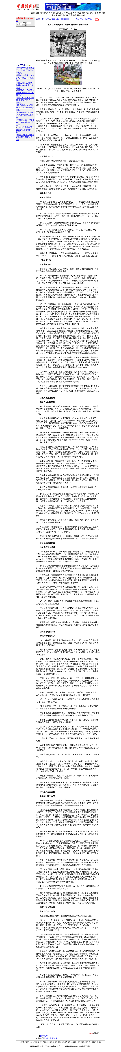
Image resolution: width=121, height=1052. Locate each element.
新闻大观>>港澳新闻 (60, 19)
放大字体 (80, 19)
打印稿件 (44, 1036)
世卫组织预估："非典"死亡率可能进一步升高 (25, 107)
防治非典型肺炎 (50, 1038)
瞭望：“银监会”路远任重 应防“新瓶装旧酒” (25, 137)
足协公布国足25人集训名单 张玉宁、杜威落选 (25, 77)
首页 (47, 19)
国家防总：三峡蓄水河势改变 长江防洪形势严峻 (25, 92)
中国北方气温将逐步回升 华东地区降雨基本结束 (25, 70)
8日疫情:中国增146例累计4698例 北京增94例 (25, 85)
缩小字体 (88, 19)
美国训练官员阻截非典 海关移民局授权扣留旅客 (25, 100)
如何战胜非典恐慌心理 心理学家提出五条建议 (25, 114)
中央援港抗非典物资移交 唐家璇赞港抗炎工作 (25, 122)
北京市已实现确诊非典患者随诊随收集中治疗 (25, 129)
